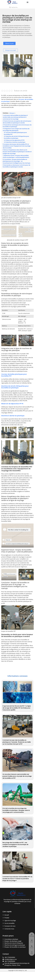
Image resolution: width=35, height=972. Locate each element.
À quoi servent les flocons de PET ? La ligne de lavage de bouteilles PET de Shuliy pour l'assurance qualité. (17, 708)
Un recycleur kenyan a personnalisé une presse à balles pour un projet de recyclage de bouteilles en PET (17, 776)
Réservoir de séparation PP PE (12, 404)
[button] (27, 2)
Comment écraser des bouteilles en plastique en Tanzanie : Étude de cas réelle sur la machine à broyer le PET (17, 742)
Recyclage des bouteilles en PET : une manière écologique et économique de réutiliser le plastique (15, 844)
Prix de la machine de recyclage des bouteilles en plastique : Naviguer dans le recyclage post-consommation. (16, 810)
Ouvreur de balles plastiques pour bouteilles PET (14, 375)
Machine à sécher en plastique (12, 416)
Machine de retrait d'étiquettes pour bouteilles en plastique (15, 387)
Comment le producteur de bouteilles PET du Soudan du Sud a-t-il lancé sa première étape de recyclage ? (17, 879)
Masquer (12, 113)
